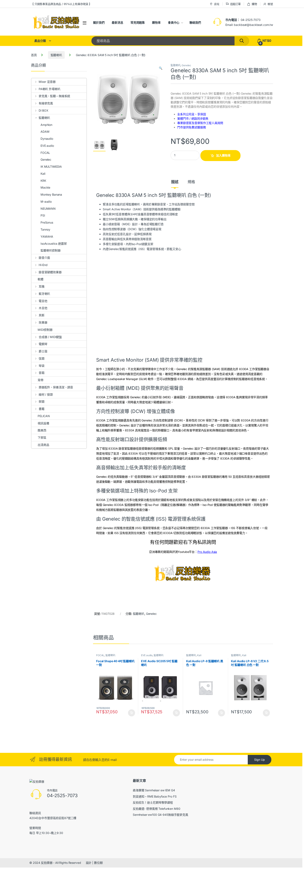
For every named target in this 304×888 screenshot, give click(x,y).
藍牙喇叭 (44, 293)
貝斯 (41, 315)
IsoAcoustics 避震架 (54, 243)
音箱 (41, 372)
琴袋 (41, 365)
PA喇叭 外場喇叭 (49, 89)
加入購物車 (223, 155)
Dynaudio (47, 138)
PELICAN (44, 416)
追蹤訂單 (235, 4)
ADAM (45, 131)
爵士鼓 (43, 351)
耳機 (41, 286)
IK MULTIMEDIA (51, 166)
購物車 (156, 22)
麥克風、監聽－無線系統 (54, 96)
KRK (43, 180)
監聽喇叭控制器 (51, 250)
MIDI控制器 (45, 329)
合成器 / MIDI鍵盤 (50, 337)
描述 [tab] (174, 182)
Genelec (186, 65)
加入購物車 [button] (131, 712)
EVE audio (146, 655)
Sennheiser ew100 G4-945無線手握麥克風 (160, 814)
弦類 (41, 358)
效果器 (43, 322)
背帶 (40, 380)
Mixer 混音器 (47, 81)
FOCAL (100, 655)
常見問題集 (137, 22)
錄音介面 (44, 257)
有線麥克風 (46, 103)
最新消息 (117, 22)
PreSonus (47, 222)
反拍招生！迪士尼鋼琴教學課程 (153, 802)
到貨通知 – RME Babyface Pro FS (154, 796)
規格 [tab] (191, 182)
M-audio (46, 201)
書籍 (41, 408)
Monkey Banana (51, 194)
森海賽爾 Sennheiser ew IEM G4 (154, 790)
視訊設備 (43, 423)
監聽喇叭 (56, 55)
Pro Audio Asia (207, 551)
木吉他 (43, 308)
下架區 (42, 437)
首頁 (34, 55)
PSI (43, 215)
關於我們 (98, 22)
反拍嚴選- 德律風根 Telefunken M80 (156, 808)
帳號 (270, 4)
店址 (216, 4)
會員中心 (173, 22)
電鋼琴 (43, 344)
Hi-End (43, 265)
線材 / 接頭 (46, 394)
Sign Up (259, 759)
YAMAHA (47, 236)
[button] (160, 68)
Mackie (45, 187)
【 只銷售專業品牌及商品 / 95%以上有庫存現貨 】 (61, 4)
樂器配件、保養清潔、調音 (56, 387)
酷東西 (42, 430)
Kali (199, 655)
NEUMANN (48, 208)
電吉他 (43, 301)
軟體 (40, 279)
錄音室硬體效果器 (50, 272)
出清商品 (43, 444)
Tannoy (45, 229)
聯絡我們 (195, 22)
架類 (41, 401)
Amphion (46, 124)
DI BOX (43, 110)
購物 (254, 4)
